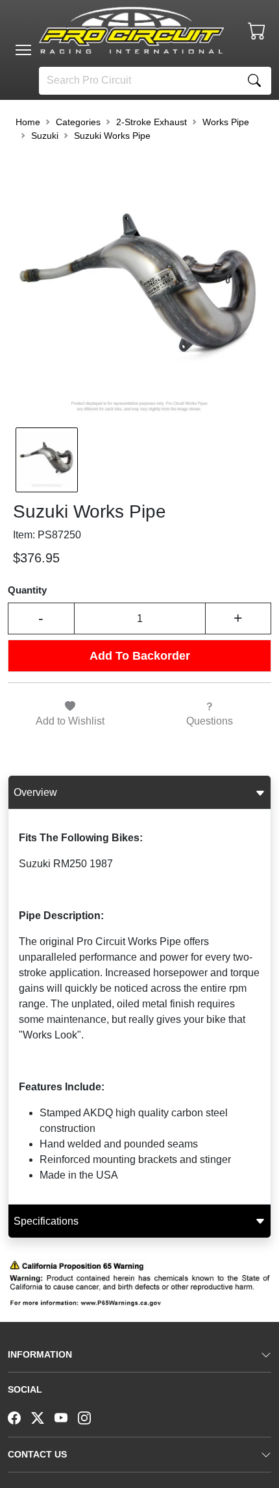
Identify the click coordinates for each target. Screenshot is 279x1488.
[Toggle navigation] (23, 50)
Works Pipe (225, 122)
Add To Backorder (140, 655)
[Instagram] (89, 1416)
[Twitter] (43, 1416)
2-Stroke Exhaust (151, 122)
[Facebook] (19, 1416)
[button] (23, 50)
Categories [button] (78, 122)
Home (28, 122)
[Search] (254, 81)
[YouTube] (66, 1416)
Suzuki (44, 135)
